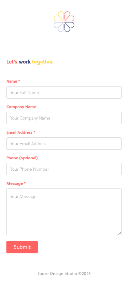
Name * (13, 81)
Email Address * (21, 132)
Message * (16, 183)
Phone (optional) (22, 157)
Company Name (21, 106)
